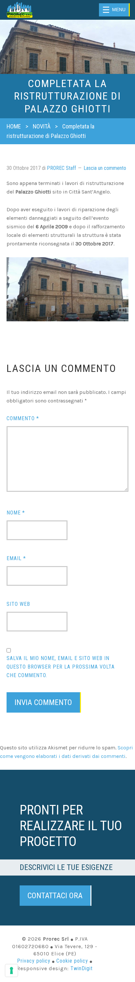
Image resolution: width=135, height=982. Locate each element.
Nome (16, 513)
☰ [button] (113, 9)
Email (16, 558)
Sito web (18, 604)
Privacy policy (33, 961)
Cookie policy (72, 961)
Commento (23, 418)
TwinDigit (81, 968)
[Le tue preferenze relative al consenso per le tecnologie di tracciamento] (11, 970)
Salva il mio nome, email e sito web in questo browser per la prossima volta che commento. (61, 666)
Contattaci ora (55, 895)
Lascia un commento (105, 168)
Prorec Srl (27, 10)
